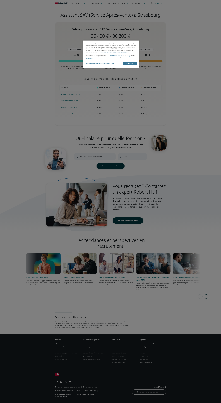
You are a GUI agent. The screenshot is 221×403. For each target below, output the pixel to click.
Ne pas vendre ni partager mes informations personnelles (114, 52)
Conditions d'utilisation (116, 55)
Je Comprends (130, 63)
